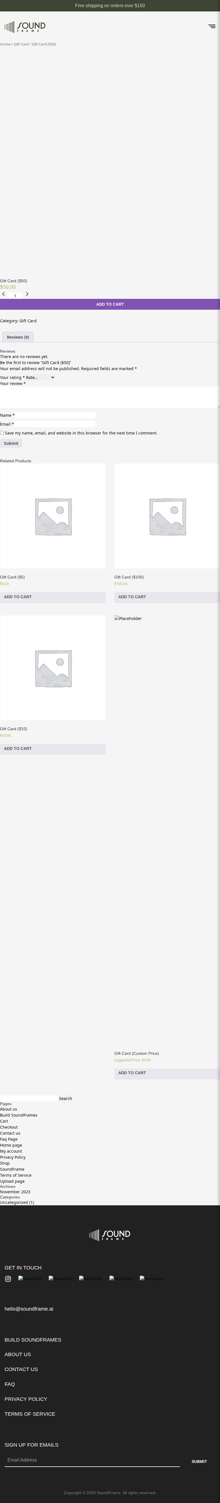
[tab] (18, 337)
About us (8, 1109)
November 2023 (15, 1191)
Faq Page (8, 1139)
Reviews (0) (18, 337)
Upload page (12, 1181)
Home (5, 44)
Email (7, 424)
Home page (11, 1145)
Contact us (10, 1133)
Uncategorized (14, 1202)
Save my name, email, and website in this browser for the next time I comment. (81, 433)
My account (11, 1151)
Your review (13, 383)
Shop (5, 1163)
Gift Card (21, 44)
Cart (4, 1121)
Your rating (12, 377)
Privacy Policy (12, 1157)
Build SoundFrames (19, 1115)
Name (7, 415)
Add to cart (110, 304)
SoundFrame (12, 1169)
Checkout (9, 1127)
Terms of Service (16, 1175)
